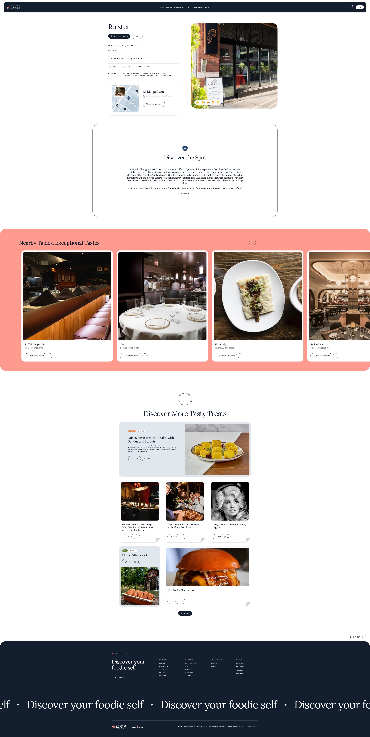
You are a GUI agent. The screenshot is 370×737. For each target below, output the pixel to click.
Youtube (239, 670)
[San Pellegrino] (137, 727)
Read (130, 537)
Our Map (169, 7)
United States (253, 727)
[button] (352, 7)
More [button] (138, 36)
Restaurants (120, 654)
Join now (121, 677)
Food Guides (129, 67)
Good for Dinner (124, 75)
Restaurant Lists (180, 7)
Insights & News (190, 663)
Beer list (134, 75)
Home (162, 7)
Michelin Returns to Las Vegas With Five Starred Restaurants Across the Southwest (137, 527)
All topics (188, 675)
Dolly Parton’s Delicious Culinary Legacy (229, 526)
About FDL (214, 663)
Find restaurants (155, 104)
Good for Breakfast (147, 73)
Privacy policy (201, 727)
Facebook (240, 666)
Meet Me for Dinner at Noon (181, 590)
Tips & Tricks (189, 672)
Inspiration (202, 7)
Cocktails (122, 73)
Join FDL (214, 666)
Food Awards (114, 67)
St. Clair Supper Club (35, 344)
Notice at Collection (235, 727)
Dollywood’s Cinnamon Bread (136, 555)
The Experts (192, 7)
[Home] (13, 6)
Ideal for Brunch (152, 75)
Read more (185, 193)
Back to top (355, 637)
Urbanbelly (220, 344)
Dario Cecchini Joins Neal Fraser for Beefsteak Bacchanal (183, 526)
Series (187, 669)
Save (149, 458)
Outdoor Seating (165, 75)
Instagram (240, 663)
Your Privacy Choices (217, 727)
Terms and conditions (186, 727)
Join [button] (359, 7)
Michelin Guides (144, 67)
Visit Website (138, 59)
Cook (136, 458)
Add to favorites (121, 36)
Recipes (187, 666)
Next (122, 344)
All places (163, 675)
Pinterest (239, 673)
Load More (185, 613)
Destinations (164, 672)
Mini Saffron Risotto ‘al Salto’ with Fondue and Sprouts (151, 439)
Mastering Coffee (133, 73)
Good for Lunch (161, 73)
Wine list (142, 75)
